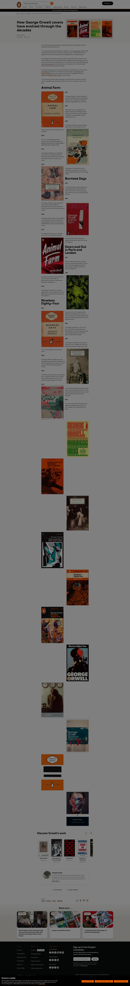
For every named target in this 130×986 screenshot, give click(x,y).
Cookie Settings (88, 981)
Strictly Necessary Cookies (104, 981)
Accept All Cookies (121, 981)
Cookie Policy (41, 983)
